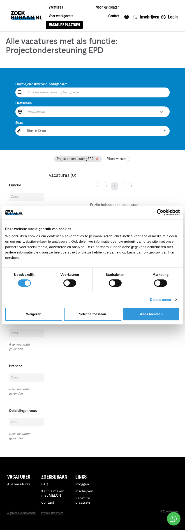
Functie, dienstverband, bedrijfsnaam (41, 84)
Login (172, 17)
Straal (19, 123)
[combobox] (95, 111)
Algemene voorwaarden (21, 513)
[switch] (69, 283)
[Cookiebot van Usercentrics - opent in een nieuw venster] (160, 212)
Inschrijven (149, 17)
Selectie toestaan (92, 314)
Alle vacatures (18, 484)
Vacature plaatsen (82, 500)
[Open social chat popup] (173, 518)
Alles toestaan (151, 314)
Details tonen (160, 300)
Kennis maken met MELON (52, 493)
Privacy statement (52, 513)
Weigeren (33, 314)
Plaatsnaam (23, 103)
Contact (47, 502)
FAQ (44, 484)
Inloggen (82, 484)
